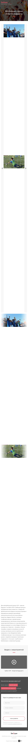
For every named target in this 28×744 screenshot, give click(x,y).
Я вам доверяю (14, 718)
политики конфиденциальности (15, 723)
